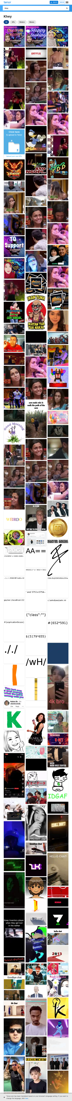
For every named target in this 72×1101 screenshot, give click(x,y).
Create (55, 2)
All (6, 22)
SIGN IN (62, 2)
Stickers (22, 22)
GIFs (13, 22)
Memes (31, 22)
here (26, 1098)
